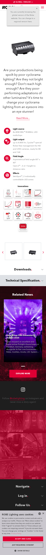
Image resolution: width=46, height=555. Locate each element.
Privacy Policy (16, 533)
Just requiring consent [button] (23, 545)
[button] (23, 550)
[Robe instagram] (23, 389)
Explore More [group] (23, 373)
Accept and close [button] (23, 539)
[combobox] (39, 513)
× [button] (43, 513)
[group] (3, 252)
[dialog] (23, 532)
